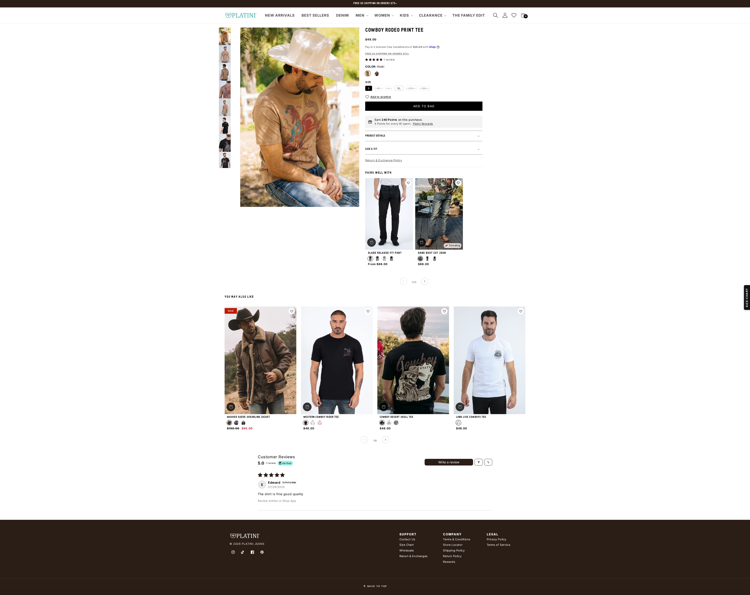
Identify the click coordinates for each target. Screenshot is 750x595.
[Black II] (377, 258)
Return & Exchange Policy (383, 160)
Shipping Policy (454, 550)
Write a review (448, 462)
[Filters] (479, 462)
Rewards (449, 561)
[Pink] (319, 422)
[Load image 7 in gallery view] (225, 125)
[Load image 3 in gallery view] (225, 72)
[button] (361, 15)
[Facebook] (252, 552)
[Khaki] (367, 73)
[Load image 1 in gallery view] (225, 36)
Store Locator (452, 544)
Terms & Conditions (456, 539)
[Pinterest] (262, 552)
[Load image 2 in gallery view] (225, 54)
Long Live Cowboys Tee (471, 417)
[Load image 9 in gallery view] (225, 161)
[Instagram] (233, 552)
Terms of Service (498, 544)
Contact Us (407, 539)
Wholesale (406, 550)
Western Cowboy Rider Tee (321, 417)
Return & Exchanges (413, 556)
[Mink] (396, 422)
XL (399, 88)
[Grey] (384, 258)
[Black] (376, 73)
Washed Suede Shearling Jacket (248, 417)
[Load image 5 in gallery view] (225, 107)
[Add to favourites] (408, 183)
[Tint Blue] (420, 258)
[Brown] (229, 422)
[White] (312, 422)
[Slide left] (403, 281)
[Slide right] (424, 281)
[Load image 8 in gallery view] (225, 143)
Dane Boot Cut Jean (432, 253)
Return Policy (452, 556)
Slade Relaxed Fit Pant (385, 253)
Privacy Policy (496, 539)
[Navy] (391, 258)
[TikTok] (242, 552)
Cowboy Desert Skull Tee (396, 417)
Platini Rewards (423, 123)
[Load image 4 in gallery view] (225, 89)
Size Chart (406, 544)
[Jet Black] (427, 258)
